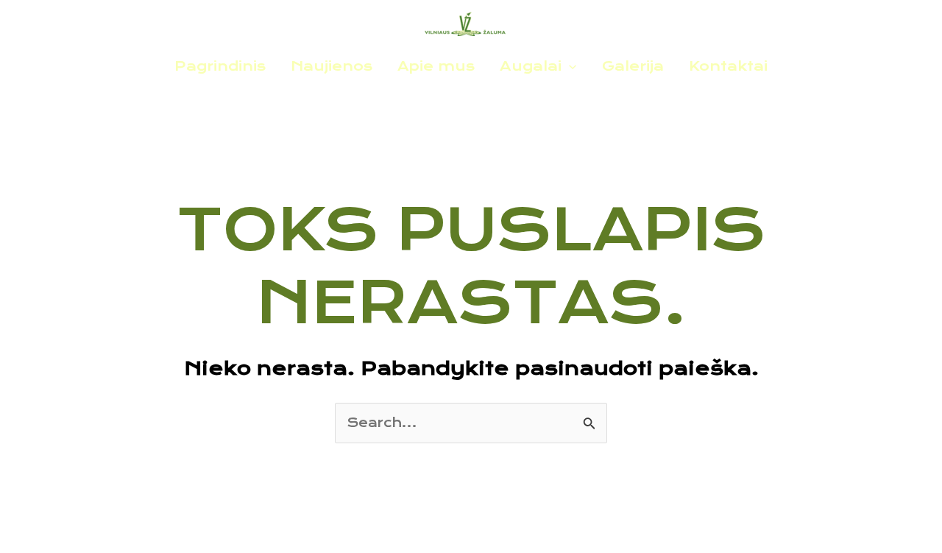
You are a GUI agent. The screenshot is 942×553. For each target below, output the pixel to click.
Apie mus (436, 66)
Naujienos (331, 66)
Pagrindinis (220, 66)
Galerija (633, 66)
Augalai (531, 66)
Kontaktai (728, 66)
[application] (569, 66)
